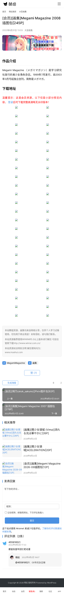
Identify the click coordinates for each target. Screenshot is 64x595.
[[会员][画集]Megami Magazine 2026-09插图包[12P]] (12, 468)
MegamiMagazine (16, 363)
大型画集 (29, 30)
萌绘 (17, 557)
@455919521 (22, 562)
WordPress (51, 583)
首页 (4, 12)
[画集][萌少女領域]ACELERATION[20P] (37, 448)
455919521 (15, 542)
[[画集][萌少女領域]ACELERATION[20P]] (12, 451)
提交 (32, 520)
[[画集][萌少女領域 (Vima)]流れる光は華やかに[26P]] (12, 434)
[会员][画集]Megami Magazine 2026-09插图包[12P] (42, 465)
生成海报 (11, 382)
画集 (34, 363)
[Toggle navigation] (59, 4)
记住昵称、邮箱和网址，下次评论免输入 (25, 512)
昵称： (9, 506)
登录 (10, 102)
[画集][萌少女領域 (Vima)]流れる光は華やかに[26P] (41, 431)
